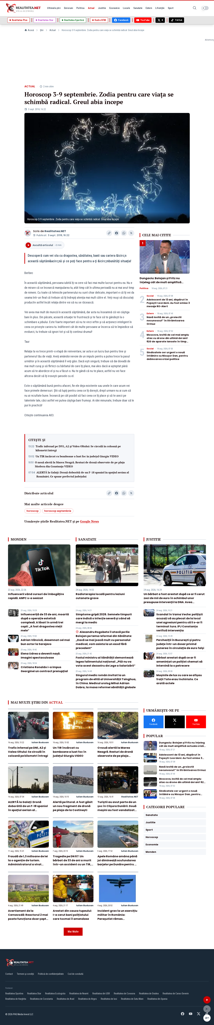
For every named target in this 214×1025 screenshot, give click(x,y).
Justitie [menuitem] (102, 8)
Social (150, 296)
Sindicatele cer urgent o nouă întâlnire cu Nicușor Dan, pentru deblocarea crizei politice (167, 356)
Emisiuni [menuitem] (68, 8)
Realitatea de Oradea (149, 993)
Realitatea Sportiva (14, 993)
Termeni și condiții (25, 974)
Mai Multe (73, 931)
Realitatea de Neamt (78, 993)
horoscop (33, 511)
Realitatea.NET (55, 231)
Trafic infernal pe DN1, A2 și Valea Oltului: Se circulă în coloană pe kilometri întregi (78, 448)
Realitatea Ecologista (55, 993)
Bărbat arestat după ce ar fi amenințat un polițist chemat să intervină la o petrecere (179, 662)
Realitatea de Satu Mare (132, 999)
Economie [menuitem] (114, 8)
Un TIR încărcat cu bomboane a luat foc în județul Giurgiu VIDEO (77, 456)
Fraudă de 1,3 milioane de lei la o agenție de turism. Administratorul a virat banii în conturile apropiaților (28, 864)
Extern (150, 313)
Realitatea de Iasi (109, 999)
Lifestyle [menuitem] (159, 8)
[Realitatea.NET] (23, 8)
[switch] (205, 8)
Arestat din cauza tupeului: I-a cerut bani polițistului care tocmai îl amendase (72, 915)
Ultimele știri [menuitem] (54, 8)
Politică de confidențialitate (51, 974)
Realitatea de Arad (65, 999)
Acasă (31, 30)
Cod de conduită (75, 974)
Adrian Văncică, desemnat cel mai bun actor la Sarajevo (45, 642)
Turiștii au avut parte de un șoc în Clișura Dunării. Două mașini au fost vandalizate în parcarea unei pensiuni (116, 808)
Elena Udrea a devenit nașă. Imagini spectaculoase (40, 656)
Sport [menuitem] (171, 8)
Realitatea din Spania (157, 999)
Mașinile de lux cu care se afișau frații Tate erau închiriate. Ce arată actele (179, 679)
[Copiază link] (109, 233)
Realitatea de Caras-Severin (176, 993)
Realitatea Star (34, 993)
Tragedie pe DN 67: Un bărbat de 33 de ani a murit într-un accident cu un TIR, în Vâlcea (72, 862)
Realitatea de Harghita (15, 999)
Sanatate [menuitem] (137, 8)
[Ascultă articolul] (207, 1000)
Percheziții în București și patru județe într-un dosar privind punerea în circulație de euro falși (180, 644)
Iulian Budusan (40, 742)
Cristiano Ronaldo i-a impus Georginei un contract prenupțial (44, 669)
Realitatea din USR (101, 993)
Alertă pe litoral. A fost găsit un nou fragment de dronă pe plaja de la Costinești (73, 806)
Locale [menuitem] (126, 8)
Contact (9, 974)
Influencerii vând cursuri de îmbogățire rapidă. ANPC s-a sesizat (36, 596)
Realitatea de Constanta (41, 999)
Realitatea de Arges (87, 999)
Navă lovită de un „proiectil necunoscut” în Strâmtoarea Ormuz (165, 321)
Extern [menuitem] (149, 8)
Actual (52, 30)
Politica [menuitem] (80, 8)
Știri (41, 30)
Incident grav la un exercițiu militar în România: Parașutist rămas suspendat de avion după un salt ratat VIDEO (117, 919)
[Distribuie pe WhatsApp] (124, 233)
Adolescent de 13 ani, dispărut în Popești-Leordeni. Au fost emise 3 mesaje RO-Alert (168, 303)
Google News (89, 521)
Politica (144, 288)
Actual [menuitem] (91, 8)
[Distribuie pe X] (131, 233)
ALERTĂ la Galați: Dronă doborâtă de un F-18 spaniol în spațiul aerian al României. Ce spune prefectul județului (82, 474)
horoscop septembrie (57, 511)
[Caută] (194, 8)
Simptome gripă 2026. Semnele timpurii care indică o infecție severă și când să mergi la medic (104, 618)
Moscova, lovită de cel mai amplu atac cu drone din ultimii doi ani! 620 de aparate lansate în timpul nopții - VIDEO (168, 340)
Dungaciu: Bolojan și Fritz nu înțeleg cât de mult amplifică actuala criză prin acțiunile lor (161, 282)
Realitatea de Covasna (124, 993)
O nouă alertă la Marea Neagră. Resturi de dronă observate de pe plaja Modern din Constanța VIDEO (80, 464)
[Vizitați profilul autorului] (27, 233)
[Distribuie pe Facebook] (117, 233)
